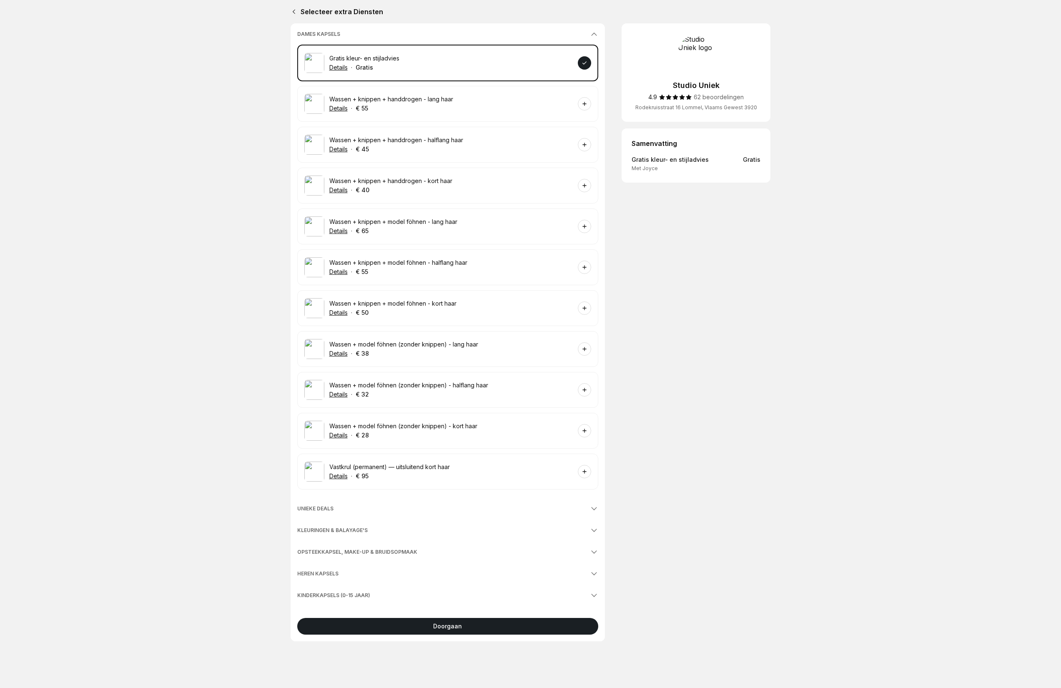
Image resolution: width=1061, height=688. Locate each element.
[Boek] (584, 63)
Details (338, 67)
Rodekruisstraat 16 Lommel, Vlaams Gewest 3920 (696, 107)
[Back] (292, 12)
